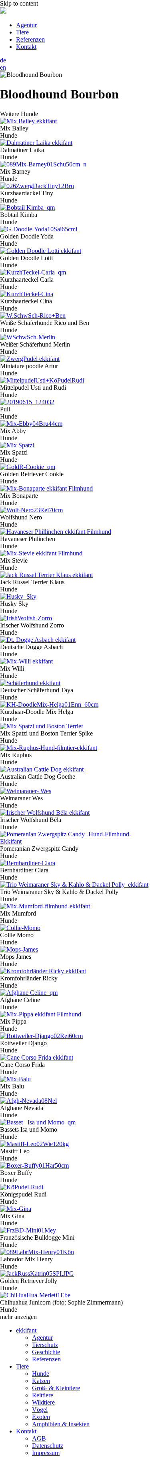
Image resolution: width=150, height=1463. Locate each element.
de (3, 60)
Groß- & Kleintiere (56, 1388)
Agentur (26, 25)
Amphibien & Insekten (61, 1424)
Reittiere (42, 1395)
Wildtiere (43, 1402)
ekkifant (26, 1330)
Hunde (40, 1373)
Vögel (40, 1409)
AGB (39, 1438)
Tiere (22, 32)
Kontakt (26, 46)
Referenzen (30, 39)
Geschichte (46, 1352)
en (3, 67)
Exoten (41, 1416)
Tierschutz (45, 1344)
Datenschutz (47, 1445)
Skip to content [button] (19, 3)
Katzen (41, 1380)
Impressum (46, 1452)
